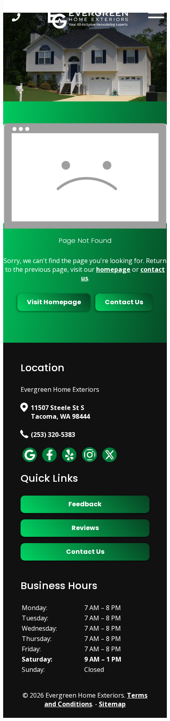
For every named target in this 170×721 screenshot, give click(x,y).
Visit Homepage (54, 302)
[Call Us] (16, 17)
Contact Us (124, 302)
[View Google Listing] (30, 461)
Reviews (85, 527)
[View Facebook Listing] (49, 461)
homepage (113, 269)
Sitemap (112, 704)
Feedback (85, 504)
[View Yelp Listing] (69, 461)
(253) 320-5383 (53, 434)
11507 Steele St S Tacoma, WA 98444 (60, 412)
